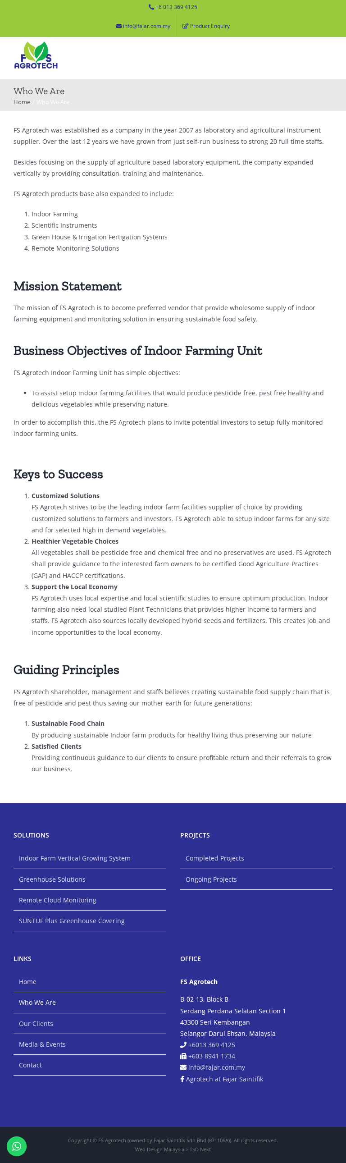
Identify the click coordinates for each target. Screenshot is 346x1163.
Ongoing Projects (211, 879)
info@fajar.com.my (216, 1067)
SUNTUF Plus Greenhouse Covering (72, 920)
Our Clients (36, 1023)
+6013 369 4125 (211, 1044)
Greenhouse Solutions (52, 879)
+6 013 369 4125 (176, 7)
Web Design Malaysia (159, 1149)
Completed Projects (215, 858)
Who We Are (37, 1002)
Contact (30, 1065)
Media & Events (42, 1044)
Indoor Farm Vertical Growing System (75, 858)
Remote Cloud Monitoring (57, 900)
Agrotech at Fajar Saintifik (224, 1079)
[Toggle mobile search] (312, 47)
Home (27, 981)
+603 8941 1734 (211, 1056)
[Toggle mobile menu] (328, 47)
